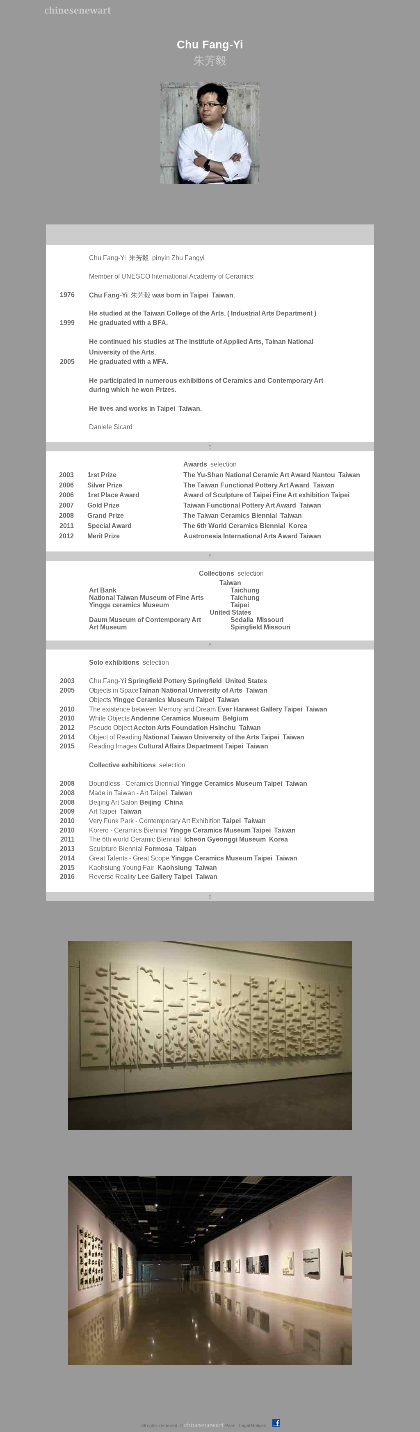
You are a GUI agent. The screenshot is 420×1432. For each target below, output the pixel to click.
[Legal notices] (266, 1424)
